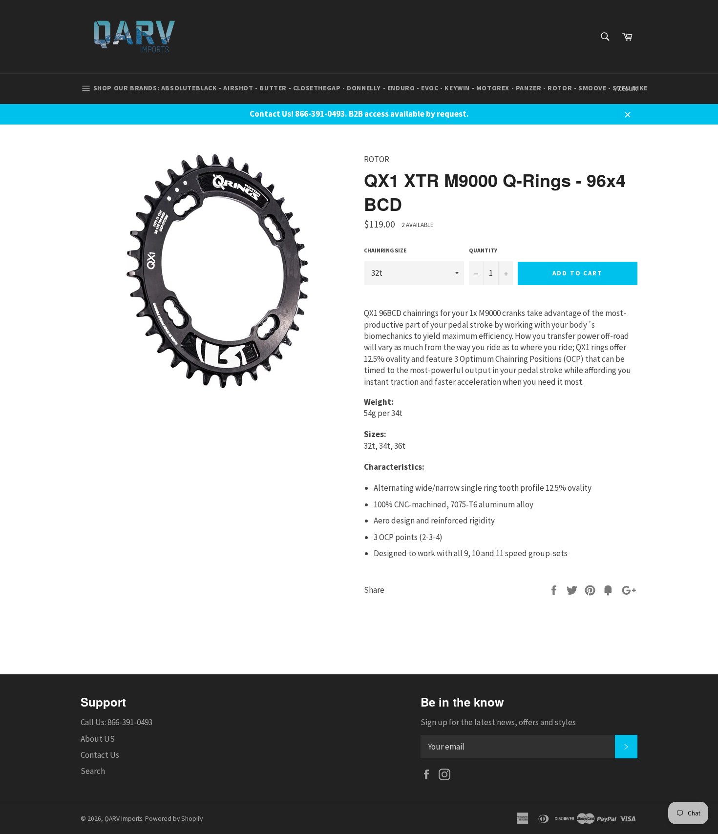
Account (626, 88)
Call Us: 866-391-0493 (116, 722)
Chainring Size (385, 250)
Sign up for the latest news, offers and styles (498, 722)
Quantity (483, 250)
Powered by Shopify (174, 818)
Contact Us (100, 755)
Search (93, 771)
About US (98, 738)
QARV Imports (123, 818)
